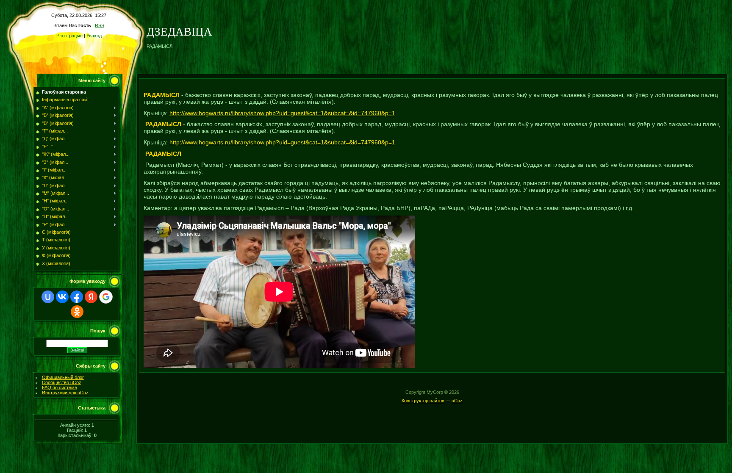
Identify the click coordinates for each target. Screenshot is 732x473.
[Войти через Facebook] (76, 296)
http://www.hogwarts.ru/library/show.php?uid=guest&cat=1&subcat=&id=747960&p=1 (282, 113)
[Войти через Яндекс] (91, 296)
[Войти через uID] (48, 296)
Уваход (94, 35)
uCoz (457, 400)
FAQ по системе (59, 387)
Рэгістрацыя (69, 35)
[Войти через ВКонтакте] (62, 296)
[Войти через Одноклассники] (77, 311)
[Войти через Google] (106, 297)
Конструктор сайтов (423, 400)
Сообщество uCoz (61, 382)
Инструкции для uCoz (65, 392)
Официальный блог (63, 377)
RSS (99, 25)
